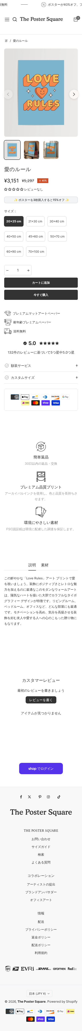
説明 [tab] (32, 565)
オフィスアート (41, 900)
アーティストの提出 (41, 884)
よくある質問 (41, 862)
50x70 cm (57, 236)
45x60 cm (35, 236)
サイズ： (10, 211)
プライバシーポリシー (41, 929)
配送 (41, 922)
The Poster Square (31, 1001)
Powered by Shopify (62, 1001)
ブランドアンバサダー (41, 892)
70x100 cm (36, 251)
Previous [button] (8, 94)
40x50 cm (14, 236)
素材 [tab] (45, 565)
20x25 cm (13, 221)
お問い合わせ (41, 839)
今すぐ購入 (41, 294)
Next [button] (74, 94)
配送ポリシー (41, 945)
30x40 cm (57, 221)
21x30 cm (35, 221)
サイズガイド (41, 847)
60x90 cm (14, 251)
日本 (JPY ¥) (37, 993)
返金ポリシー (41, 937)
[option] (41, 93)
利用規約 (41, 953)
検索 (41, 855)
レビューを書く (41, 700)
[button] (13, 189)
